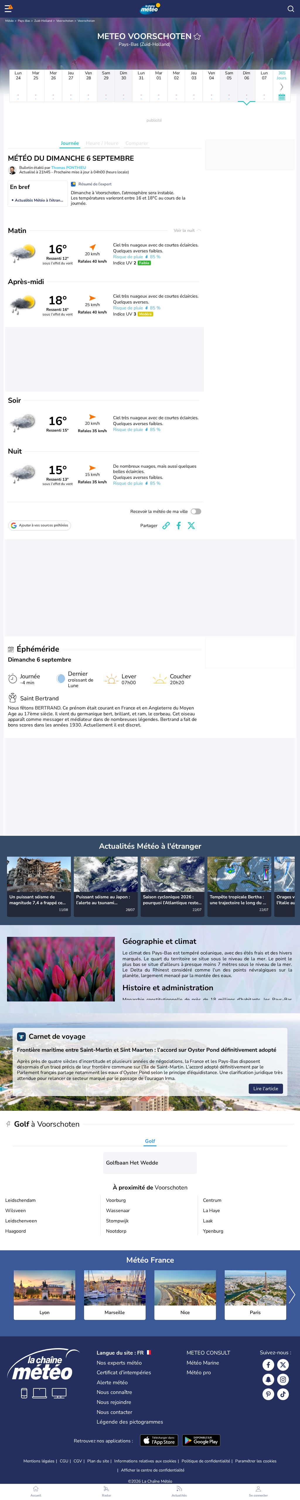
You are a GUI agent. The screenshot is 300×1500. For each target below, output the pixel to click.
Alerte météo (112, 1382)
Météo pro (199, 1372)
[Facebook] (268, 1365)
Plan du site (98, 1461)
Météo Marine (203, 1362)
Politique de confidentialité (206, 1461)
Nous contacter (114, 1412)
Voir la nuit (185, 230)
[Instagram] (283, 1379)
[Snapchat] (268, 1379)
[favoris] (197, 36)
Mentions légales (38, 1461)
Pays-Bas (24, 21)
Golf (150, 1141)
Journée (70, 143)
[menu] (9, 9)
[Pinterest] (268, 1394)
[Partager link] (166, 525)
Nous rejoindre (114, 1402)
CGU (64, 1461)
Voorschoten (65, 21)
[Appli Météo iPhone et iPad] (159, 1440)
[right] (290, 880)
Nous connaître (114, 1392)
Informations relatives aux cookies (145, 1461)
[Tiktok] (283, 1394)
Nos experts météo (119, 1362)
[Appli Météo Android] (201, 1440)
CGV (78, 1461)
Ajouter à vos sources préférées (43, 525)
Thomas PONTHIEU (68, 167)
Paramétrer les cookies (256, 1461)
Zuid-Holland (43, 21)
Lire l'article (265, 1088)
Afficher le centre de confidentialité (152, 1470)
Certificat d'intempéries (124, 1372)
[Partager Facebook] (179, 525)
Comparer (136, 143)
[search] (291, 9)
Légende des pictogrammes (130, 1421)
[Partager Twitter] (191, 525)
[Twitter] (283, 1365)
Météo (9, 21)
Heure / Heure (102, 143)
